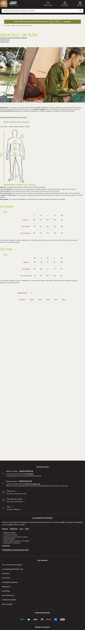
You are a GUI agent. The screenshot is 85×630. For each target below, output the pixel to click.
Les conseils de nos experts (12, 565)
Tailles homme (5, 39)
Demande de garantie (10, 582)
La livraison (6, 573)
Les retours (6, 578)
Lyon (21, 529)
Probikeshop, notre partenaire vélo (15, 550)
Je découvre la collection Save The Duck (13, 117)
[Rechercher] (82, 9)
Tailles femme (4, 42)
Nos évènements (8, 595)
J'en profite (67, 21)
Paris (27, 529)
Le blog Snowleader (9, 600)
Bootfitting (6, 591)
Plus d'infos (6, 545)
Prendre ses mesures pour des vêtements (13, 38)
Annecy (5, 529)
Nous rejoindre (7, 604)
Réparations (6, 586)
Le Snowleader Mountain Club (12, 569)
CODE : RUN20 (54, 21)
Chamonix (13, 529)
